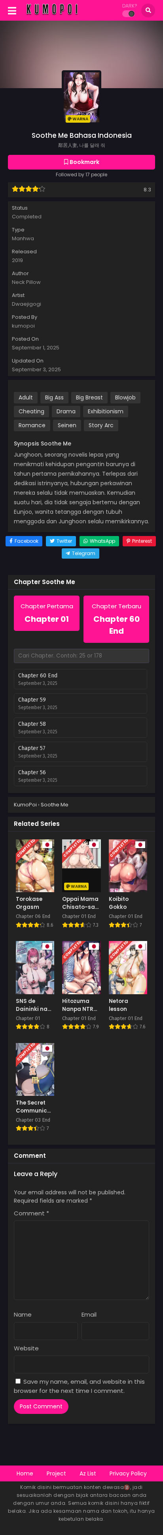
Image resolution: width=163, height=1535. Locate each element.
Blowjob (125, 397)
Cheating (31, 411)
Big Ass (54, 397)
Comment (31, 1213)
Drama (66, 411)
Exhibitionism (105, 411)
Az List (88, 1473)
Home (25, 1473)
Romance (32, 425)
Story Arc (101, 425)
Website (26, 1348)
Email (89, 1314)
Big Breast (89, 397)
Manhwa (23, 238)
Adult (26, 397)
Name (23, 1314)
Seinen (67, 425)
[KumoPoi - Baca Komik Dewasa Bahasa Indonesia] (52, 15)
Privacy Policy (128, 1473)
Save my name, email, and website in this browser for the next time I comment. (79, 1386)
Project (56, 1473)
